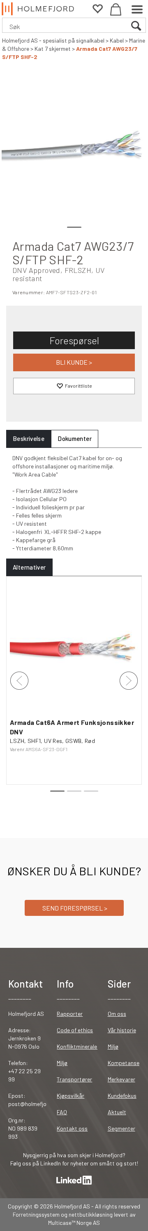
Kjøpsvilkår (70, 1095)
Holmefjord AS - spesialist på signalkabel (53, 40)
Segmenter (121, 1128)
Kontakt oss (72, 1128)
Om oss (117, 1013)
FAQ (62, 1111)
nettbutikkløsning (91, 1214)
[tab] (28, 438)
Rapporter (70, 1013)
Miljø (62, 1062)
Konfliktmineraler (78, 1046)
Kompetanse (123, 1062)
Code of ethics (75, 1030)
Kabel (117, 40)
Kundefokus (122, 1095)
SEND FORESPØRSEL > (74, 908)
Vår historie (122, 1030)
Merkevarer (121, 1079)
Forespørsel (74, 340)
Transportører (74, 1079)
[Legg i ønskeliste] (74, 386)
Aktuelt (117, 1111)
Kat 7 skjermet (53, 48)
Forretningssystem (36, 1214)
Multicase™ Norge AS (74, 1222)
